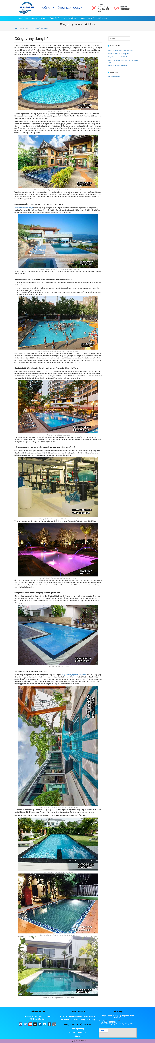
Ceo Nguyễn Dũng (77, 1029)
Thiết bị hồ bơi (70, 18)
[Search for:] (119, 38)
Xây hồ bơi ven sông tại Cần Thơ (118, 57)
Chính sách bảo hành (37, 1019)
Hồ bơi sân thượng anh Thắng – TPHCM (120, 50)
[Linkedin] (40, 1024)
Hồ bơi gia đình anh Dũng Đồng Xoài (119, 65)
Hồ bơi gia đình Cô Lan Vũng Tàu (118, 54)
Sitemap (48, 1016)
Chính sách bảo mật (31, 1016)
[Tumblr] (49, 1024)
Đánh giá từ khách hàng (77, 1032)
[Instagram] (35, 1024)
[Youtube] (30, 1024)
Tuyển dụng (102, 18)
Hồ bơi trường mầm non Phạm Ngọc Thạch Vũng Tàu (123, 61)
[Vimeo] (44, 1024)
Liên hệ (91, 18)
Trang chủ (23, 18)
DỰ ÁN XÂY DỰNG (114, 77)
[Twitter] (25, 1024)
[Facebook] (20, 1024)
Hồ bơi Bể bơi (54, 18)
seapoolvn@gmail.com (112, 1020)
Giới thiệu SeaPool (38, 18)
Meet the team (77, 1036)
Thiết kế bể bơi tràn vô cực (23, 207)
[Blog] (54, 1024)
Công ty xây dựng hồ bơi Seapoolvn (73, 674)
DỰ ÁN (83, 18)
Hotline (123, 6)
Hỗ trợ (41, 1016)
